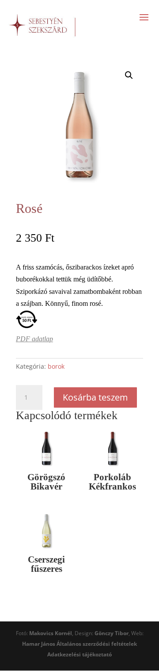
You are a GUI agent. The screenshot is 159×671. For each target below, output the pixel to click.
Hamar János (38, 644)
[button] (129, 75)
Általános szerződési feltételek (97, 644)
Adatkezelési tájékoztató (79, 654)
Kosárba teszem (95, 397)
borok (56, 366)
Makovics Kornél (50, 633)
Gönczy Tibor (112, 633)
